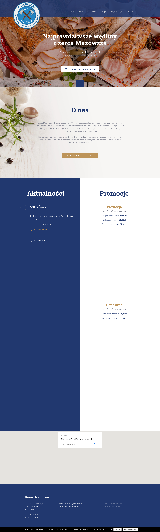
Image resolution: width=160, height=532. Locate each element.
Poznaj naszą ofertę (82, 69)
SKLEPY (76, 506)
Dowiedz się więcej (82, 156)
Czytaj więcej (41, 229)
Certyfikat (38, 207)
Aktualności (92, 12)
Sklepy (103, 12)
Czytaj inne (40, 240)
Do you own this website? (69, 444)
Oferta (80, 12)
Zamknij (117, 529)
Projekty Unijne (116, 12)
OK (95, 444)
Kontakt (130, 12)
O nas (71, 12)
